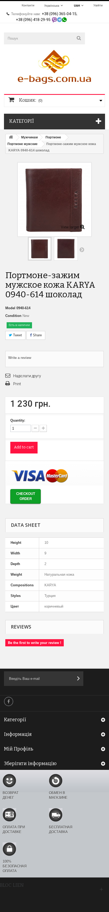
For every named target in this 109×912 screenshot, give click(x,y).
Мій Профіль (18, 749)
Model (10, 308)
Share (37, 335)
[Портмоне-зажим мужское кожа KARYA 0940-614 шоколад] (39, 248)
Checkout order (25, 496)
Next (81, 249)
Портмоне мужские (22, 144)
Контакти (28, 5)
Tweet (17, 335)
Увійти (98, 5)
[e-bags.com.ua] (54, 66)
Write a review (19, 358)
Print (17, 384)
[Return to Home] (11, 137)
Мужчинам (29, 137)
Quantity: (17, 420)
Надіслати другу (27, 376)
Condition (13, 316)
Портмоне (53, 137)
